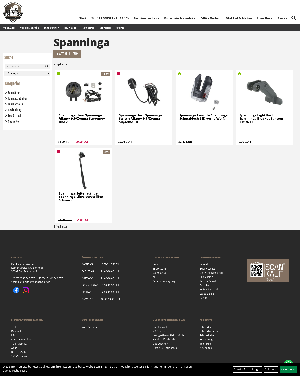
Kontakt (157, 264)
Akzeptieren (288, 369)
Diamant (16, 331)
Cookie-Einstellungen (247, 369)
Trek (13, 327)
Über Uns (263, 18)
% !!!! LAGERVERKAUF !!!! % (110, 18)
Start (82, 18)
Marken (120, 28)
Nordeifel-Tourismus (165, 347)
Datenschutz (160, 272)
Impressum (159, 268)
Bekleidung (70, 28)
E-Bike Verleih (210, 18)
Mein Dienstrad (209, 289)
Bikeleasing (206, 277)
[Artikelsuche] (293, 18)
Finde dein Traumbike (179, 18)
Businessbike (207, 268)
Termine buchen (145, 18)
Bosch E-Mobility (21, 339)
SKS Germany (19, 356)
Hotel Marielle (161, 327)
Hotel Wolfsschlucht (164, 339)
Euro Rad (205, 285)
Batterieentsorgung (164, 281)
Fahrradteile (51, 28)
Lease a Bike (207, 293)
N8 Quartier (159, 331)
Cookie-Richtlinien (14, 371)
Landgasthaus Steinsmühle (168, 335)
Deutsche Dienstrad (211, 272)
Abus (14, 347)
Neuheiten (105, 28)
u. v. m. (204, 297)
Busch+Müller (19, 352)
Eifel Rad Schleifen (239, 18)
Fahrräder (9, 28)
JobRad (204, 264)
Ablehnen (271, 369)
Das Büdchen (160, 343)
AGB (155, 277)
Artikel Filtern (68, 54)
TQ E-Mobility (19, 343)
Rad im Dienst (208, 281)
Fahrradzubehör (29, 28)
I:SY (13, 335)
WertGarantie (90, 327)
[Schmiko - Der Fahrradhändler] (13, 12)
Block (281, 18)
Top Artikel (88, 28)
